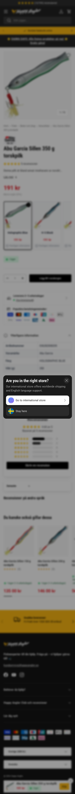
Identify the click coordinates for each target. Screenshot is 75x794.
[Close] (67, 380)
